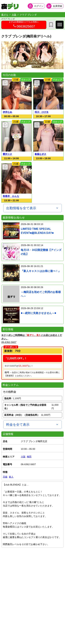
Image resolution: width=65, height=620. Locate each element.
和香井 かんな (11, 196)
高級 (5, 476)
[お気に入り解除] (5, 83)
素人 (11, 476)
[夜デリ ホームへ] (10, 6)
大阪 (14, 14)
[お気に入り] (51, 25)
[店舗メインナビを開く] (60, 25)
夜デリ (4, 14)
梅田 (29, 456)
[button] (17, 94)
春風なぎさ (40, 154)
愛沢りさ (7, 154)
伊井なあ (7, 112)
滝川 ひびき (42, 112)
